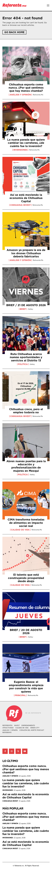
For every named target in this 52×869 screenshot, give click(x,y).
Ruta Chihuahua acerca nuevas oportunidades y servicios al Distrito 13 (26, 357)
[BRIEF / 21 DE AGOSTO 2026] (26, 286)
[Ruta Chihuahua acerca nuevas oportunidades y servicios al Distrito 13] (26, 335)
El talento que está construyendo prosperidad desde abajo (26, 578)
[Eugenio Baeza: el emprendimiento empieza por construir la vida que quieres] (26, 663)
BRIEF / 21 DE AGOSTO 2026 (26, 305)
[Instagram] (11, 751)
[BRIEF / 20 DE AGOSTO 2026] (26, 611)
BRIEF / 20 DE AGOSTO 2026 (26, 631)
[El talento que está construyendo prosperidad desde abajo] (26, 556)
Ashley (30, 309)
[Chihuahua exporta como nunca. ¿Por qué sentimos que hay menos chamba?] (26, 65)
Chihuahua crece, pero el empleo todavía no (26, 410)
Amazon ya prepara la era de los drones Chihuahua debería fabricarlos (26, 253)
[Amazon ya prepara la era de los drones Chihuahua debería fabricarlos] (26, 231)
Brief (23, 309)
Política (23, 364)
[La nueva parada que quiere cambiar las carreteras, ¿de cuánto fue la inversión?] (26, 121)
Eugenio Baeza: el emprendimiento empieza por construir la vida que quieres (26, 686)
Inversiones (20, 150)
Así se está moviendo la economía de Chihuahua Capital (26, 198)
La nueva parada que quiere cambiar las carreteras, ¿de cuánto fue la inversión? (26, 143)
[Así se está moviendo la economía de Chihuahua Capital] (26, 176)
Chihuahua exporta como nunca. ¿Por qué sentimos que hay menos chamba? (26, 88)
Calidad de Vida (20, 530)
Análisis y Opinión (20, 95)
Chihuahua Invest (20, 205)
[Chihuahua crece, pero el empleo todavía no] (26, 390)
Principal (20, 695)
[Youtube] (24, 751)
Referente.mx (38, 95)
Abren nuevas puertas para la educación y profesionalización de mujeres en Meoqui (26, 466)
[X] (18, 751)
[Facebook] (5, 751)
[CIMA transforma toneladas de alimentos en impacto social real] (26, 501)
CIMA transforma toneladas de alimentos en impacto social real (26, 523)
